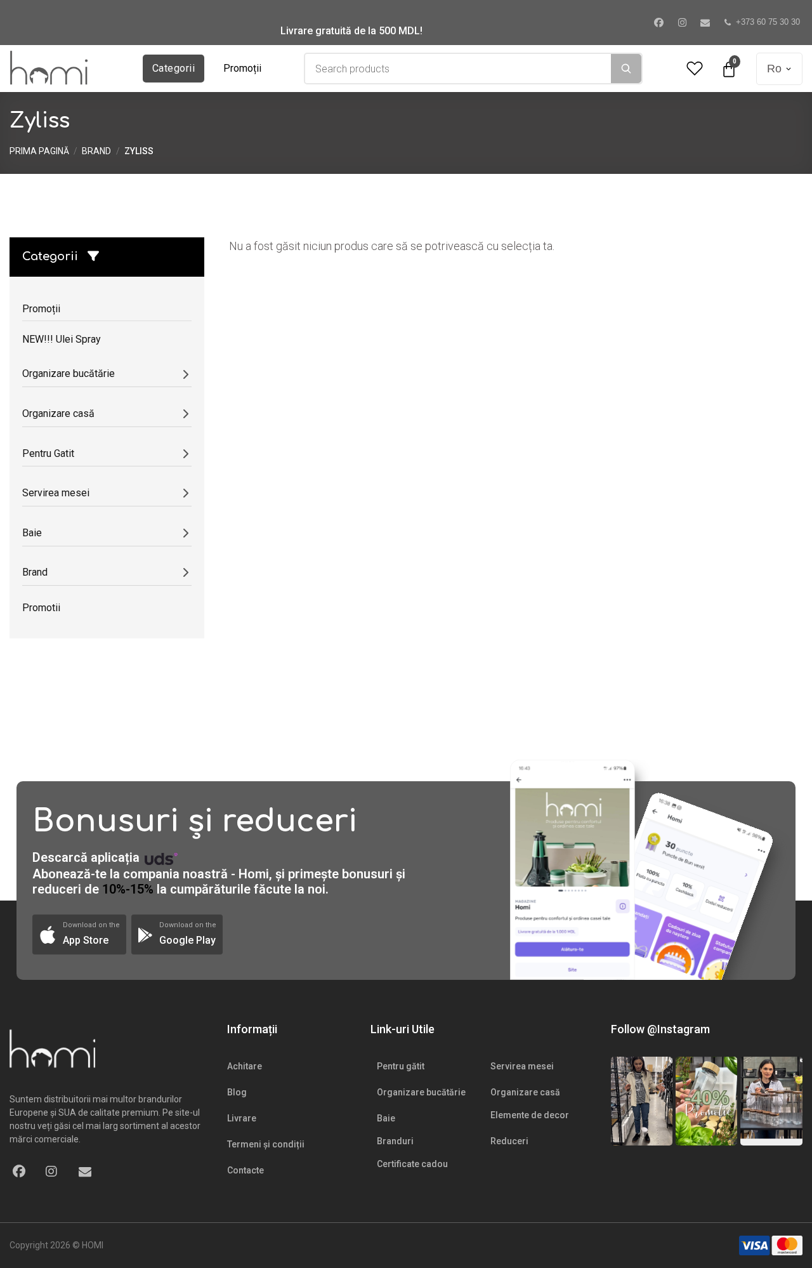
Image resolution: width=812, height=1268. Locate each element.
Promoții (242, 68)
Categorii (173, 68)
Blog (237, 1092)
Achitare (244, 1066)
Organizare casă (525, 1092)
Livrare (241, 1118)
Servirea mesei (522, 1066)
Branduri (395, 1141)
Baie (386, 1118)
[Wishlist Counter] (694, 69)
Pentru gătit (400, 1066)
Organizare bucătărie (421, 1092)
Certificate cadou (412, 1164)
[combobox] (458, 68)
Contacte (245, 1170)
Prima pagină (39, 151)
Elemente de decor (529, 1115)
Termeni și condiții (265, 1144)
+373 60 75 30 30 (768, 22)
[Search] (626, 68)
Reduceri (509, 1141)
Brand (96, 151)
